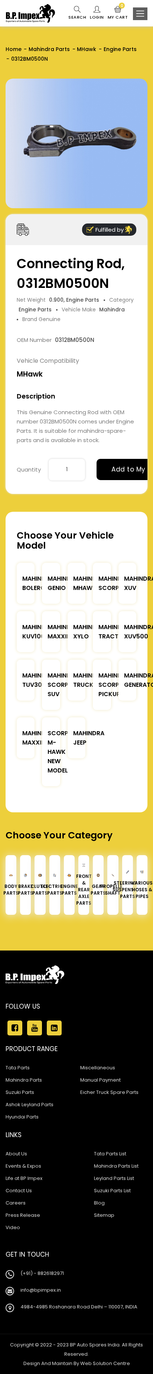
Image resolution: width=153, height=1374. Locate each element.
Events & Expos (23, 1166)
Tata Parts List (110, 1153)
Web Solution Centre (105, 1363)
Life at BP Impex (24, 1178)
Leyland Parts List (114, 1178)
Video (13, 1227)
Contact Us (19, 1190)
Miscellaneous (97, 1067)
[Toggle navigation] (140, 13)
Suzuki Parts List (112, 1190)
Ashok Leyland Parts (29, 1104)
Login (97, 17)
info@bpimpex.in (40, 1290)
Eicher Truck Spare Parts (109, 1092)
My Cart (118, 13)
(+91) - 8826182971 (42, 1273)
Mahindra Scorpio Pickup (114, 684)
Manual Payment (100, 1079)
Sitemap (104, 1215)
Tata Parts (18, 1067)
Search (77, 17)
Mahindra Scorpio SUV (63, 684)
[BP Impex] (30, 13)
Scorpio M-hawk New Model (61, 752)
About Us (16, 1153)
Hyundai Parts (22, 1116)
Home (14, 49)
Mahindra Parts (49, 49)
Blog (99, 1202)
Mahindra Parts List (116, 1166)
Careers (16, 1202)
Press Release (23, 1215)
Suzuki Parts (20, 1092)
